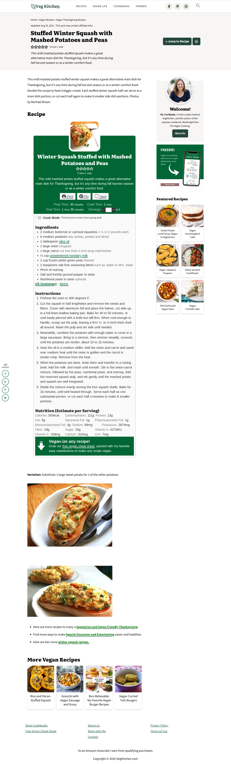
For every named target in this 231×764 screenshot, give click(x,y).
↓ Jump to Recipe (177, 41)
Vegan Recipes (46, 20)
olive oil (64, 241)
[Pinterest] (177, 6)
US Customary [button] (46, 284)
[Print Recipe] (196, 41)
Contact (93, 737)
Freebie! (141, 6)
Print (69, 196)
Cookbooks (121, 6)
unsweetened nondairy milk (69, 255)
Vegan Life (100, 6)
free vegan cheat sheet (78, 446)
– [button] (104, 209)
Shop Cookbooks (36, 725)
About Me (180, 133)
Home (34, 20)
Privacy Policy (159, 725)
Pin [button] (86, 196)
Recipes (81, 6)
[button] (32, 47)
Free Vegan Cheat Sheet (40, 731)
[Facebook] (169, 6)
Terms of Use (158, 731)
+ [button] (113, 209)
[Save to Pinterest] (5, 389)
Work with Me (97, 731)
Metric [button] (64, 284)
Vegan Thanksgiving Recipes (71, 20)
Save (103, 196)
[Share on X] (5, 381)
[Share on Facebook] (5, 373)
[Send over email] (5, 397)
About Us (94, 725)
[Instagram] (186, 6)
